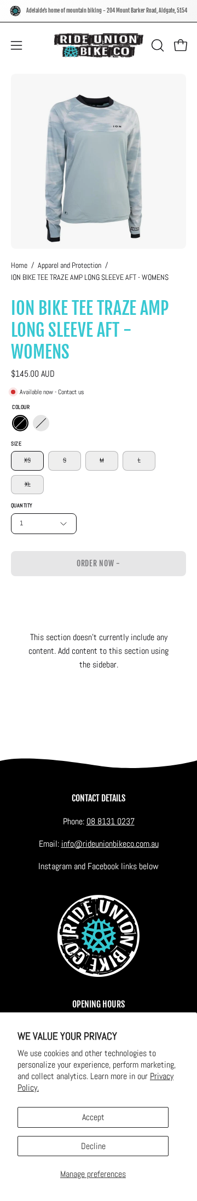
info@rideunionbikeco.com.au (110, 844)
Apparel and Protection (69, 265)
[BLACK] (20, 423)
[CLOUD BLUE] (41, 423)
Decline (93, 1146)
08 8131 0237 (110, 821)
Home (19, 265)
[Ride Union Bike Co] (98, 45)
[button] (156, 45)
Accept (93, 1117)
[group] (98, 11)
